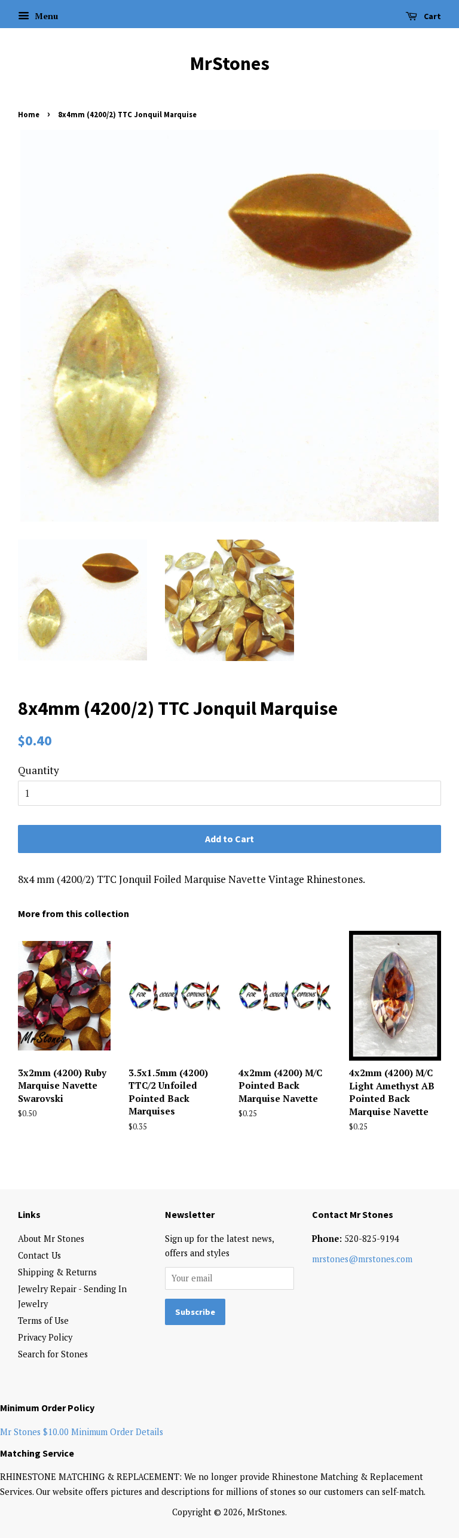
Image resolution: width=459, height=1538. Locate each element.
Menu (45, 16)
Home (28, 114)
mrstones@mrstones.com (362, 1259)
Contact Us (39, 1255)
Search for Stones (53, 1354)
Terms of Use (43, 1320)
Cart (431, 16)
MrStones (230, 63)
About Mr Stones (51, 1238)
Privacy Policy (45, 1337)
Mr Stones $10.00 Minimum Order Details (81, 1432)
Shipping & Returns (57, 1272)
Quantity (38, 770)
